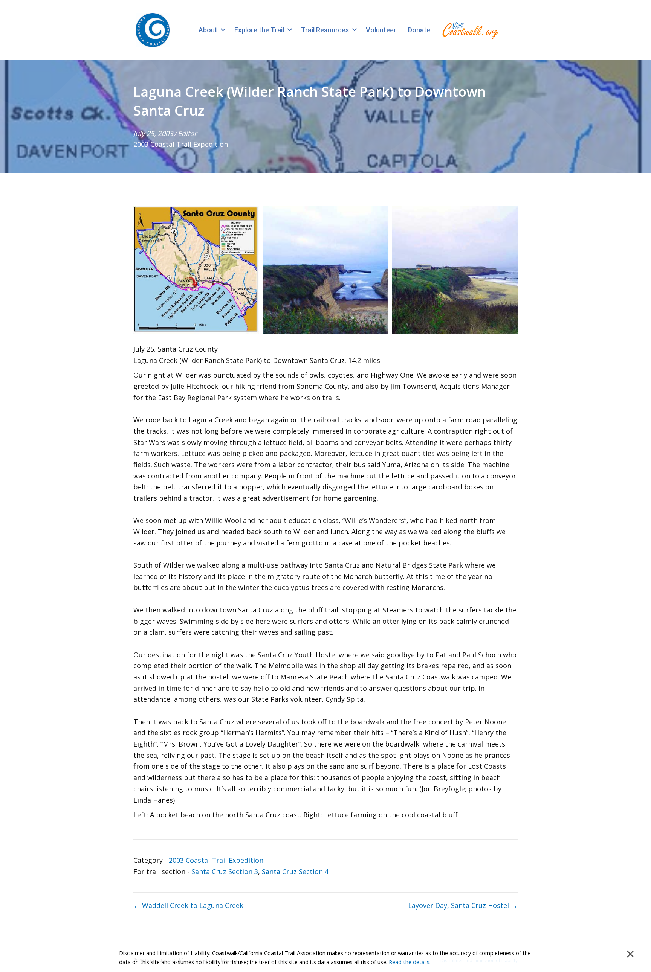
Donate (419, 30)
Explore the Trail (259, 30)
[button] (222, 30)
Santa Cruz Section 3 (224, 871)
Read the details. (410, 962)
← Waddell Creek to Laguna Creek (188, 905)
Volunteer (381, 30)
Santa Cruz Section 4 (295, 871)
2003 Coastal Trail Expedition (180, 144)
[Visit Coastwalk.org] (470, 30)
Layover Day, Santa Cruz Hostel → (463, 905)
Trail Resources (325, 30)
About (208, 30)
